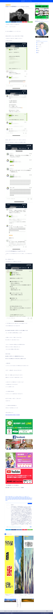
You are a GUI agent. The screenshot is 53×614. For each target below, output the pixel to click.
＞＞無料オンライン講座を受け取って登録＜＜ (42, 19)
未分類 (38, 50)
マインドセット (39, 46)
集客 (6, 500)
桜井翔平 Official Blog (26, 1)
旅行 (38, 48)
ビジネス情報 (39, 44)
